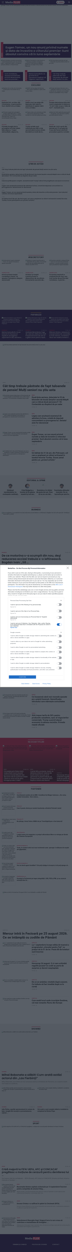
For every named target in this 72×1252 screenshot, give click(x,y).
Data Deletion (25, 683)
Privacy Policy (47, 683)
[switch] (59, 604)
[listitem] (36, 600)
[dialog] (36, 626)
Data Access (36, 683)
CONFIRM (22, 677)
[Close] (68, 568)
